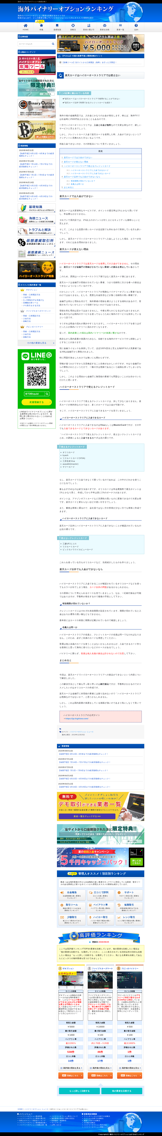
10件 (71, 1060)
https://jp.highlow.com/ (77, 719)
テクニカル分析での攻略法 (94, 1118)
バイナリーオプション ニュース (82, 732)
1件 (130, 1060)
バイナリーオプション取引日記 (95, 1125)
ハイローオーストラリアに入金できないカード (89, 173)
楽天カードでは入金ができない (77, 157)
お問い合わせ (56, 1125)
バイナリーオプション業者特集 (30, 1116)
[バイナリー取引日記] (37, 108)
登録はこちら (72, 1076)
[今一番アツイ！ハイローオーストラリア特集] (37, 269)
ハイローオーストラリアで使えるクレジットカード (86, 166)
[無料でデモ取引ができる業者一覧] (100, 806)
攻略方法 (27, 321)
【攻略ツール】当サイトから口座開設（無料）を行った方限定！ (89, 62)
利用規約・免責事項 (59, 1120)
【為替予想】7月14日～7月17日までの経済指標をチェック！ (84, 762)
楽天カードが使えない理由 (75, 162)
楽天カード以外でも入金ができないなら (81, 177)
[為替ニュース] (37, 218)
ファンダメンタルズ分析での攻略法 (97, 1116)
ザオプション (68, 968)
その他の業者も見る (36, 343)
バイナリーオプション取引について (65, 1116)
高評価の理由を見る (71, 1068)
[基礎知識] (37, 207)
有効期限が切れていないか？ (81, 181)
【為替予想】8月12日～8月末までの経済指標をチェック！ (83, 754)
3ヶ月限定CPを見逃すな (33, 300)
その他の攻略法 (89, 1123)
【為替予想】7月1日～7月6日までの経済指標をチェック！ (83, 770)
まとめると (68, 187)
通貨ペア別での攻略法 (92, 1120)
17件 (100, 1060)
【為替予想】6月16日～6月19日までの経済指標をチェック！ (84, 787)
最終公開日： (67, 735)
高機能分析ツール (30, 303)
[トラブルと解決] (37, 230)
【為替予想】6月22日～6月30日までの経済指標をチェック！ (84, 779)
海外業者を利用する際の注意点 (63, 1118)
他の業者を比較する (121, 1091)
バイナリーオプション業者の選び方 (32, 1118)
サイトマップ (56, 1123)
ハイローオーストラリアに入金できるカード (88, 170)
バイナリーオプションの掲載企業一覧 (33, 1125)
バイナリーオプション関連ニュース (97, 1127)
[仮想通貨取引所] (37, 241)
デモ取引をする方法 (31, 305)
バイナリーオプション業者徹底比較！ (33, 1123)
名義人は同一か (75, 184)
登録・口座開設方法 (31, 295)
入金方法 (27, 297)
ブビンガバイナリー (129, 968)
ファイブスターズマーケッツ (38, 311)
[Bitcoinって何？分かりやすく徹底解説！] (37, 130)
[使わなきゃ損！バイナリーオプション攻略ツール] (37, 65)
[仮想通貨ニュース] (37, 252)
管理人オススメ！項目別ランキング (32, 1120)
